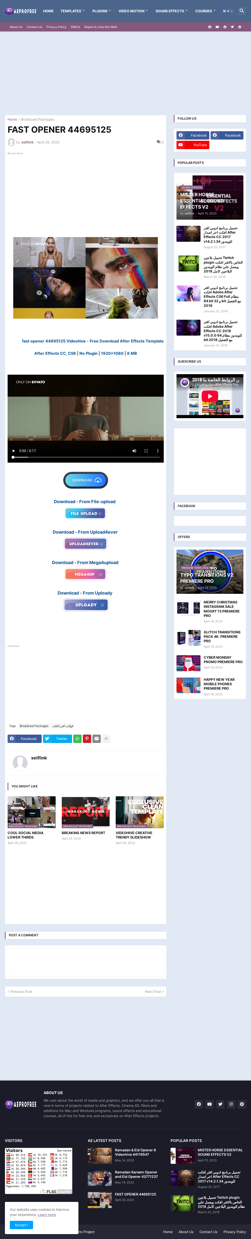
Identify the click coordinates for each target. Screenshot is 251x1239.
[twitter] (232, 27)
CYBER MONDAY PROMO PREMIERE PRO (223, 659)
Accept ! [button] (21, 1225)
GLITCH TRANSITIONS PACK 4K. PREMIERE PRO (222, 636)
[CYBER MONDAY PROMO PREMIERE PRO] (188, 663)
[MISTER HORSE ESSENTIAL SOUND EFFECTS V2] (183, 1156)
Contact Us (34, 27)
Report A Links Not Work (100, 27)
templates (71, 11)
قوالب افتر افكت (62, 726)
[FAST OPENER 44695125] (100, 1200)
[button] (230, 11)
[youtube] (217, 27)
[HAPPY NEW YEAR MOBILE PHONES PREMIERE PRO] (188, 685)
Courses (203, 11)
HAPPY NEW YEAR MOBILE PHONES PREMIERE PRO (219, 683)
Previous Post (21, 991)
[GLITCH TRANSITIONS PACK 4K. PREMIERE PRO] (188, 638)
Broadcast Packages (37, 119)
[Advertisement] (125, 73)
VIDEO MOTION (131, 11)
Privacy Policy (56, 27)
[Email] (96, 739)
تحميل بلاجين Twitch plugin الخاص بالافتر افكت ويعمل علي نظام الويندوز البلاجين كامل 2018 (223, 264)
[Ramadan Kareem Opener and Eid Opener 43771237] (100, 1178)
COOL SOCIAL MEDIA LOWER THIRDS (25, 835)
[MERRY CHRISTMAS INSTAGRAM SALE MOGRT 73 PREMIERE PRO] (188, 608)
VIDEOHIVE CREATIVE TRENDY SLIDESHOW (134, 835)
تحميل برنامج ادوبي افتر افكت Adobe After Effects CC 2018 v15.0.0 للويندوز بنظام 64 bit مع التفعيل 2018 (223, 331)
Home (48, 11)
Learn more (47, 1214)
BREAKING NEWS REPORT (83, 833)
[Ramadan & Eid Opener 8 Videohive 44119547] (100, 1156)
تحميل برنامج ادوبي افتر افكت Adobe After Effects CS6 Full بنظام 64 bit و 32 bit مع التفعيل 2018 (222, 296)
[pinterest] (239, 27)
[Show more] (106, 739)
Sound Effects (170, 11)
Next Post (153, 991)
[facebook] (209, 27)
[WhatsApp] (77, 739)
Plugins (99, 11)
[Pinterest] (87, 739)
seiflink (39, 757)
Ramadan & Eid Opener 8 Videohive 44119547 (135, 1152)
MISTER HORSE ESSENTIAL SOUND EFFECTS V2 (220, 1152)
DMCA (75, 27)
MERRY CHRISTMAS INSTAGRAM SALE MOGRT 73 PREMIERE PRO (222, 609)
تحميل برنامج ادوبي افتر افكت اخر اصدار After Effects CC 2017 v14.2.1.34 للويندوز (221, 234)
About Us (16, 27)
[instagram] (231, 1104)
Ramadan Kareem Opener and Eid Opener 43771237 (136, 1174)
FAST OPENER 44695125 (135, 1194)
